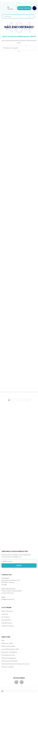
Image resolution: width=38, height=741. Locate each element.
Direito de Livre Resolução (9, 661)
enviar (19, 565)
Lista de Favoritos (6, 623)
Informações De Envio (8, 655)
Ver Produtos (5, 617)
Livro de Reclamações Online (10, 649)
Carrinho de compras (7, 626)
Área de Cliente (6, 620)
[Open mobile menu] (3, 8)
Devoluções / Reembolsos (9, 652)
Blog (2, 640)
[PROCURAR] (29, 16)
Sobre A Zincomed (7, 611)
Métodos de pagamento (8, 658)
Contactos (4, 614)
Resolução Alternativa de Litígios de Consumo (15, 664)
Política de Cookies (7, 643)
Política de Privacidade (8, 646)
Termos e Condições (7, 667)
